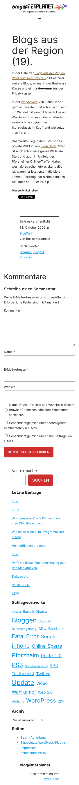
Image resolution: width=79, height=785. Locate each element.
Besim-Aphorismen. (34, 737)
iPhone (21, 645)
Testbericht (23, 673)
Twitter (43, 673)
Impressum (28, 748)
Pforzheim (27, 257)
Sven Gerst (48, 146)
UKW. (16, 593)
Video (42, 683)
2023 (15, 554)
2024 (15, 510)
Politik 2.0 (51, 655)
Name (9, 352)
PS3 (17, 665)
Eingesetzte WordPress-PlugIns (43, 742)
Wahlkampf (24, 692)
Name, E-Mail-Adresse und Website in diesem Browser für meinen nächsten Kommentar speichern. (41, 410)
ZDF (61, 701)
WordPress (41, 700)
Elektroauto (20, 576)
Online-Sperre (47, 646)
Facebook (56, 629)
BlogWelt (26, 233)
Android (16, 612)
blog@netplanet (35, 765)
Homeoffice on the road (29, 545)
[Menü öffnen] (39, 19)
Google (48, 636)
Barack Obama (35, 611)
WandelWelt (29, 102)
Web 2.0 (45, 692)
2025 (15, 501)
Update (23, 682)
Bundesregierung (24, 629)
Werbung (18, 701)
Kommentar (13, 310)
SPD (54, 665)
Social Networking (36, 666)
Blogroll (38, 252)
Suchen (40, 480)
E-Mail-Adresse (16, 369)
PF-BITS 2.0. (21, 585)
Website (9, 387)
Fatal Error (25, 636)
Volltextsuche (24, 470)
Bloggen (26, 252)
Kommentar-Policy (34, 753)
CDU (42, 628)
